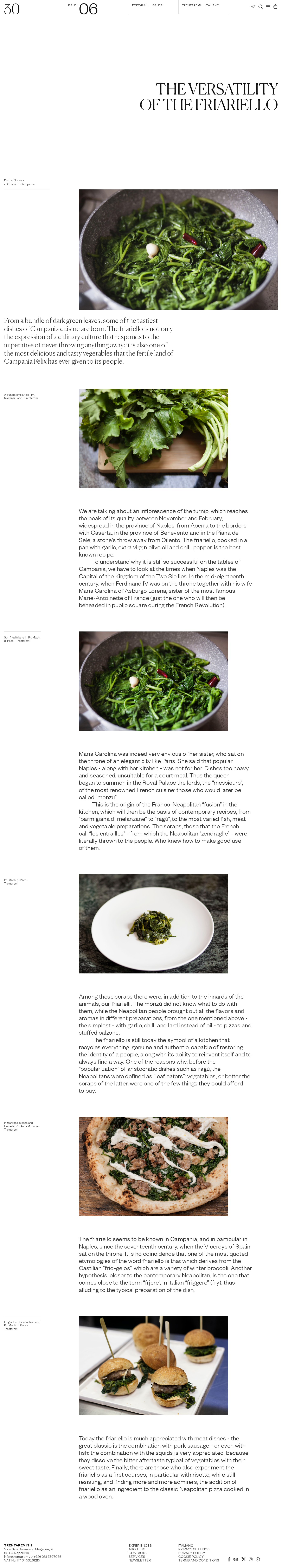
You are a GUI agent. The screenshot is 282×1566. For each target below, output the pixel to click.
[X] (244, 1560)
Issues (157, 5)
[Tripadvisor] (235, 1560)
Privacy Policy (191, 1552)
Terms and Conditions (198, 1560)
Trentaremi (191, 5)
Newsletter (140, 1560)
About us (137, 1549)
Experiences (140, 1545)
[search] (260, 7)
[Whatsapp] (258, 1560)
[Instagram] (250, 1559)
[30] (11, 11)
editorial (140, 5)
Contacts (138, 1552)
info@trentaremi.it (18, 1556)
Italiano (212, 5)
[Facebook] (229, 1560)
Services (137, 1556)
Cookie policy (191, 1556)
